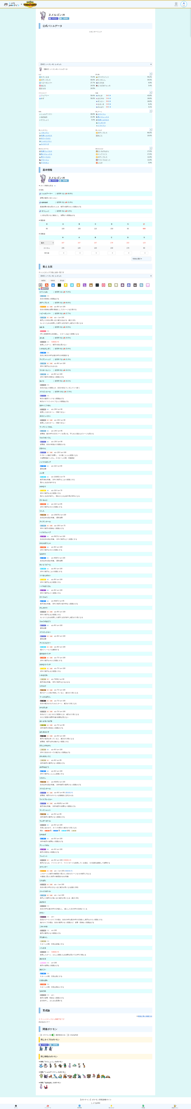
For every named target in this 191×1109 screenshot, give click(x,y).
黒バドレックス (103, 117)
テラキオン (45, 163)
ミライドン (102, 125)
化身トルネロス (103, 120)
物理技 (43, 280)
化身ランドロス (46, 151)
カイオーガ (45, 144)
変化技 (62, 280)
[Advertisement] (95, 47)
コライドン (102, 114)
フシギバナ (102, 123)
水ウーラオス (46, 138)
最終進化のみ (60, 1035)
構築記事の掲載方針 (145, 1016)
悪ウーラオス (46, 157)
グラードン (45, 160)
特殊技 (53, 280)
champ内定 (74, 1035)
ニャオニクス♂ (46, 141)
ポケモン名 (47, 1035)
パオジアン (45, 133)
